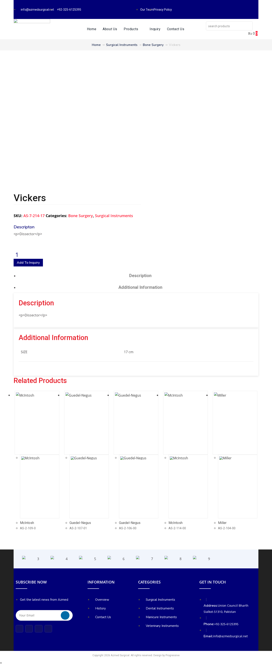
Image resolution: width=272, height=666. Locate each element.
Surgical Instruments (121, 45)
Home (96, 45)
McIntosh (27, 523)
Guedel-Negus (80, 523)
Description (140, 275)
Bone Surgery (153, 45)
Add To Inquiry (28, 262)
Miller (222, 523)
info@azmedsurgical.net (230, 636)
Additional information (140, 287)
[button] (18, 559)
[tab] (140, 275)
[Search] (248, 26)
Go (65, 615)
